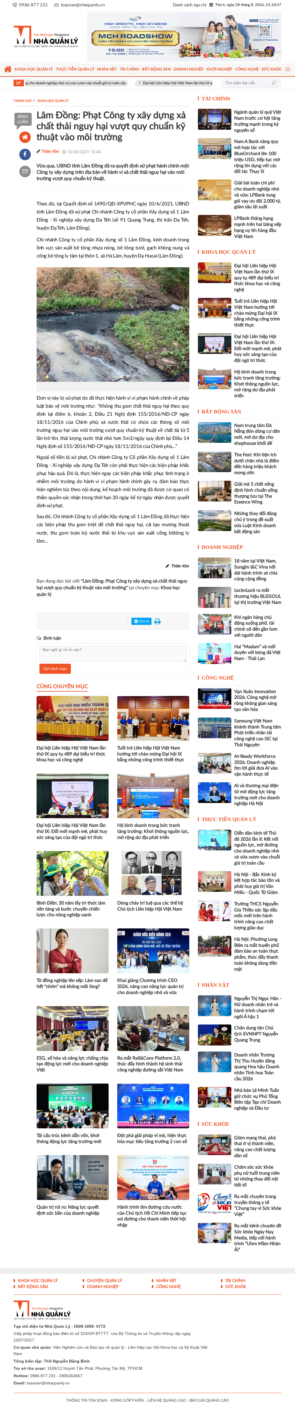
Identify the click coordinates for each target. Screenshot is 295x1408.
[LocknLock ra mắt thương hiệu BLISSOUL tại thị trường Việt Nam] (214, 597)
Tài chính (216, 99)
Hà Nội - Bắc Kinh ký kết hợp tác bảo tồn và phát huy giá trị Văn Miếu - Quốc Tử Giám (257, 883)
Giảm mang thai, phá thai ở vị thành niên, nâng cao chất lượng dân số (255, 1147)
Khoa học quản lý (229, 252)
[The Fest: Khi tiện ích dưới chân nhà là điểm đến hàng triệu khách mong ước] (214, 461)
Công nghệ (218, 678)
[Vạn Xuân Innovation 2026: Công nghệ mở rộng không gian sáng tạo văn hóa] (214, 698)
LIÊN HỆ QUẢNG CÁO (167, 1401)
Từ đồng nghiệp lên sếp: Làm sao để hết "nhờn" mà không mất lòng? (72, 983)
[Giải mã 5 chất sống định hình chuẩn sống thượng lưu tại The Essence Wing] (214, 491)
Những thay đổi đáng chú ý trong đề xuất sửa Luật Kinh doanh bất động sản (255, 522)
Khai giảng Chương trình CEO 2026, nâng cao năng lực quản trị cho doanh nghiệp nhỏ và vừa (150, 986)
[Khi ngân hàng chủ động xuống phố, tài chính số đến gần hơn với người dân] (214, 624)
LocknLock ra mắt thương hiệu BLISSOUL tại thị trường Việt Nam (257, 596)
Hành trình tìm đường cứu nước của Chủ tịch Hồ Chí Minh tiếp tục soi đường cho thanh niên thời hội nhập (152, 1216)
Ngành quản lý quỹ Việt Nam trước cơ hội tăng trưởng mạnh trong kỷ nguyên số (257, 121)
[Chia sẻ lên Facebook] (25, 154)
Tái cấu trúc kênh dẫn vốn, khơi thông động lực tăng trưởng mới (69, 1138)
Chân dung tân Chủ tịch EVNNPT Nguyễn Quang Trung (256, 1034)
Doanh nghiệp (222, 547)
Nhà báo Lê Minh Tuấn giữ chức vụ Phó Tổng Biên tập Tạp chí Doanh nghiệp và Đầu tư (257, 1099)
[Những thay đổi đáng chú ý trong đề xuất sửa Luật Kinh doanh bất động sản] (214, 520)
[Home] (25, 137)
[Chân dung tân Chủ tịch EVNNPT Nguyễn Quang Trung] (214, 1034)
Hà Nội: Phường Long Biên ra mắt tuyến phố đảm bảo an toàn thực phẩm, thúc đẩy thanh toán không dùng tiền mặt (256, 954)
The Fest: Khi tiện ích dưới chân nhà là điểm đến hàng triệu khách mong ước (256, 464)
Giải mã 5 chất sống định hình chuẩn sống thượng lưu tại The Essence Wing (255, 493)
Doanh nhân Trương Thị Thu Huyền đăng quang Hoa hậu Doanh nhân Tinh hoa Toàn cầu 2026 (256, 1067)
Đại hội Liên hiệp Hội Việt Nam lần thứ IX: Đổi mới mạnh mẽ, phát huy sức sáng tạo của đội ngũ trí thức (72, 831)
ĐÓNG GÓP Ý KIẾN (127, 1401)
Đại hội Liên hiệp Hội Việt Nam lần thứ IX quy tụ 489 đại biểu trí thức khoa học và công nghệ (182, 83)
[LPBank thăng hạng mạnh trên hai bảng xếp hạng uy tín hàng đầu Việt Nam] (214, 225)
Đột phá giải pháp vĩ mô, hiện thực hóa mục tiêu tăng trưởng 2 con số (152, 1138)
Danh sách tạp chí (190, 5)
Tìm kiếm (273, 83)
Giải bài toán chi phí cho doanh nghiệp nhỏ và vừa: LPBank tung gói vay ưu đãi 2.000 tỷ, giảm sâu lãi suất (257, 195)
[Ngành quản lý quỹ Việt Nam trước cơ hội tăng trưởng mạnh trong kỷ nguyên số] (214, 119)
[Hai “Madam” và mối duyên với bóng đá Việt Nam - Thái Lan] (214, 653)
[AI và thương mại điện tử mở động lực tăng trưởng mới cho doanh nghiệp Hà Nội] (214, 792)
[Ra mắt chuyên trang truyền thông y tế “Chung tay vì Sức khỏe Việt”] (214, 1203)
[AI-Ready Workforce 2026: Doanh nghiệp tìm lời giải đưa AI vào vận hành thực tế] (214, 763)
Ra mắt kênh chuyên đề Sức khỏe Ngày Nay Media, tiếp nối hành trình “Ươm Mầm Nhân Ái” (257, 1238)
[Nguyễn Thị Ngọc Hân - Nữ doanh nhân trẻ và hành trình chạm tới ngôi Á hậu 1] (214, 1005)
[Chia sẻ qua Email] (25, 171)
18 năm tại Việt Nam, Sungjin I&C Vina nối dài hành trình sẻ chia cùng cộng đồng (255, 570)
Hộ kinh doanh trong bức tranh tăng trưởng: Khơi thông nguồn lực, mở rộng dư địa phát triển (153, 831)
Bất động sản (221, 412)
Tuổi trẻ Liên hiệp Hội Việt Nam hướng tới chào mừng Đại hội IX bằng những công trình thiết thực (150, 754)
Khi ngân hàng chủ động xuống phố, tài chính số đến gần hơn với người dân (255, 626)
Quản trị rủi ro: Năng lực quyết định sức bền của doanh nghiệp (68, 1210)
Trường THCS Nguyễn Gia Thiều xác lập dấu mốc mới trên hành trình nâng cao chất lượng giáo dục (256, 916)
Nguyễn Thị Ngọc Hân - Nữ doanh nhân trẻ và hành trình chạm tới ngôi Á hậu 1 (257, 1007)
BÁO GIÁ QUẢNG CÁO (209, 1401)
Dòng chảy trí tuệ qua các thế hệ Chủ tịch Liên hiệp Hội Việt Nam (150, 906)
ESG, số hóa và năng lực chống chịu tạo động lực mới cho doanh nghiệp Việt (72, 1064)
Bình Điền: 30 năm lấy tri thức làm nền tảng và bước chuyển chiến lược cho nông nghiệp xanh (71, 909)
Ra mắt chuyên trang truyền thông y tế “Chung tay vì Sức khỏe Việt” (257, 1205)
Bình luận (23, 119)
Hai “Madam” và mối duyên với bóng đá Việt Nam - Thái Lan (257, 652)
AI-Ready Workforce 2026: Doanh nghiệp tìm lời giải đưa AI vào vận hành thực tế (256, 765)
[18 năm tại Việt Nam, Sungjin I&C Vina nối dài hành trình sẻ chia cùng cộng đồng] (214, 568)
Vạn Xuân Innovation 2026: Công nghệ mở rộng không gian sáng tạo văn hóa (255, 700)
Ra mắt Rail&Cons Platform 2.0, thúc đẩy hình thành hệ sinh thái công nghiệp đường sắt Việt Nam (150, 1064)
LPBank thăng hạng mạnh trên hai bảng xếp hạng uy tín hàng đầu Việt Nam (257, 227)
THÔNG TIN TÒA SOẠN (86, 1401)
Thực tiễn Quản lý (229, 819)
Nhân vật (215, 985)
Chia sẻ (143, 621)
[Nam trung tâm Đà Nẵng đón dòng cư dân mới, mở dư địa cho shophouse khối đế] (214, 432)
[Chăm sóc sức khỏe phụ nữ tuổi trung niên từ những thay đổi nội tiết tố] (214, 1174)
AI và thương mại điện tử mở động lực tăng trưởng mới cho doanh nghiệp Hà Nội (257, 794)
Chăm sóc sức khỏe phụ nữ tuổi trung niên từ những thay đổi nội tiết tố (257, 1176)
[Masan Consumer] (184, 36)
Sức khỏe (215, 1124)
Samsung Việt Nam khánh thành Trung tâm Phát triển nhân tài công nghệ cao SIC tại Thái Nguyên (257, 733)
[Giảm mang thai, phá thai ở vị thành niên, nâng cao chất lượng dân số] (214, 1144)
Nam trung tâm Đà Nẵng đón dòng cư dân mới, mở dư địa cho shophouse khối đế (257, 434)
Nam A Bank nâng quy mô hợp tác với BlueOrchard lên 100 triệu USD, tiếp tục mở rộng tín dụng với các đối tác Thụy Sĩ (257, 156)
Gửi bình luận (55, 669)
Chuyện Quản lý (104, 1281)
